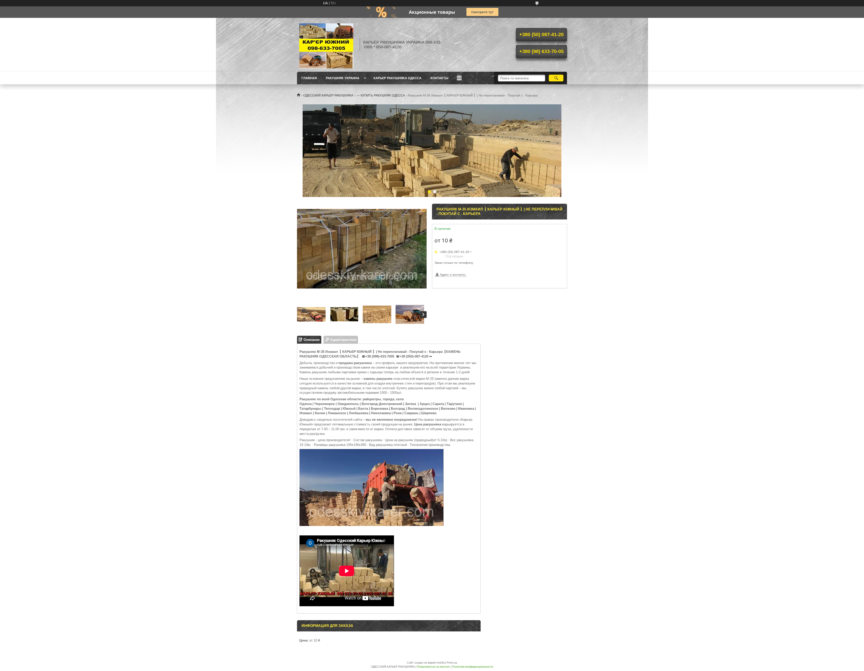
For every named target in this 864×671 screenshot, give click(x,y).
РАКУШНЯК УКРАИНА (342, 78)
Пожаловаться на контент (433, 666)
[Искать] (556, 78)
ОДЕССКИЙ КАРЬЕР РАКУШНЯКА (328, 95)
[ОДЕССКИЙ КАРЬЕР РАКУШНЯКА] (326, 44)
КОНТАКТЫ (439, 78)
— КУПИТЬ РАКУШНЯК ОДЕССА (381, 95)
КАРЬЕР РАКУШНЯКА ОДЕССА (397, 78)
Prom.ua (452, 662)
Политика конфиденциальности (472, 666)
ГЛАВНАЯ (309, 78)
